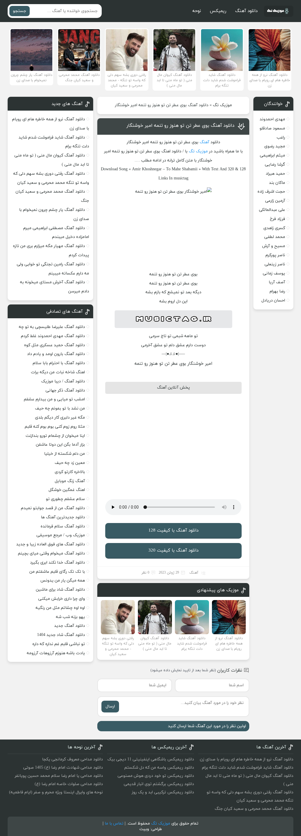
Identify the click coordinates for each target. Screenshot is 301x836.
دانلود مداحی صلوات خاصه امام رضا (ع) (69, 784)
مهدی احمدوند (272, 119)
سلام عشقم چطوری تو (65, 499)
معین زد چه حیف (70, 463)
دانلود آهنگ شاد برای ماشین (60, 589)
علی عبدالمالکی (272, 210)
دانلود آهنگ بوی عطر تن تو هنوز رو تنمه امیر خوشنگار (180, 125)
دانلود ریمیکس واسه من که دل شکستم (159, 767)
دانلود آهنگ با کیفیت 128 (173, 530)
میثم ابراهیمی (272, 155)
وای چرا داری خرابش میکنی (61, 599)
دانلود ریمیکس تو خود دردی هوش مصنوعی (156, 776)
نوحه (196, 11)
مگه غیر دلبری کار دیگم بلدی (60, 417)
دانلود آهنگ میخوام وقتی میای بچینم (51, 553)
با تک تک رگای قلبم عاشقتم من (57, 571)
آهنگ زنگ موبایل (70, 481)
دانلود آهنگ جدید (69, 626)
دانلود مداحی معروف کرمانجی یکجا (72, 759)
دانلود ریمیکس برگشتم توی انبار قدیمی (159, 784)
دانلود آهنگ (246, 11)
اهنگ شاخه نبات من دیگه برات (58, 372)
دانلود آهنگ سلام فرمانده (63, 526)
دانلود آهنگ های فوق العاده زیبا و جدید (50, 544)
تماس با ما (114, 823)
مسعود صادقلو (272, 128)
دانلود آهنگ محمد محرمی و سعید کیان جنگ (254, 809)
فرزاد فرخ (277, 219)
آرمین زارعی (275, 201)
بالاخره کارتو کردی (70, 472)
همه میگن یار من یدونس (62, 580)
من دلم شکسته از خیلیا (64, 454)
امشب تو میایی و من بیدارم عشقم (54, 399)
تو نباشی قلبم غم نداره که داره (58, 644)
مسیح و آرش (273, 246)
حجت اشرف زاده (271, 191)
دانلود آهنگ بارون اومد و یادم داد (56, 354)
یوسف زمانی (274, 273)
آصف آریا (277, 282)
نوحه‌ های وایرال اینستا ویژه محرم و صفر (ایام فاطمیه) (56, 792)
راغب (281, 137)
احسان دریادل (273, 300)
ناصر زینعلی (275, 264)
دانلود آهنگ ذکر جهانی (65, 390)
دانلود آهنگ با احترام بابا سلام (59, 363)
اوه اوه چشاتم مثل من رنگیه (60, 608)
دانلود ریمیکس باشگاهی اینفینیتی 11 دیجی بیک (150, 759)
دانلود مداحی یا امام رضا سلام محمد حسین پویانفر (59, 776)
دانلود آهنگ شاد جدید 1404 (61, 635)
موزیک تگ (222, 105)
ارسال (110, 706)
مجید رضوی (274, 146)
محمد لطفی (274, 237)
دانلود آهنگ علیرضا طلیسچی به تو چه (52, 327)
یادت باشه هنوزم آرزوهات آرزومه (56, 653)
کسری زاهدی (274, 228)
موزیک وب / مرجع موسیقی (60, 535)
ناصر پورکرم (275, 255)
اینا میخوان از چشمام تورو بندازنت (55, 436)
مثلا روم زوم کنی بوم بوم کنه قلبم (55, 426)
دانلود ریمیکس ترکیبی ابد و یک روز (163, 792)
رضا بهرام (277, 291)
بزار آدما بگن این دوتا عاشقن (60, 444)
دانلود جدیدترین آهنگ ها (63, 517)
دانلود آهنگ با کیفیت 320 (173, 550)
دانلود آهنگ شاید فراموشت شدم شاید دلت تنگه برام (247, 767)
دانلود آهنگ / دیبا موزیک (63, 381)
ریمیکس (218, 11)
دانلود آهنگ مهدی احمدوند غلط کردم (53, 336)
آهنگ (204, 142)
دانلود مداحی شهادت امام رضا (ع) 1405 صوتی (63, 767)
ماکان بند (277, 183)
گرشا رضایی (275, 164)
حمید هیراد (275, 173)
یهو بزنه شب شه (70, 617)
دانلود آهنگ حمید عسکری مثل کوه (54, 345)
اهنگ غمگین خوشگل (67, 490)
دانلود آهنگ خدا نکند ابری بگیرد (57, 562)
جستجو (19, 11)
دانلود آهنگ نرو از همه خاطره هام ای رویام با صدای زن (246, 759)
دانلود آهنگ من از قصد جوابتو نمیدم (53, 508)
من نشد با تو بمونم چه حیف (60, 408)
